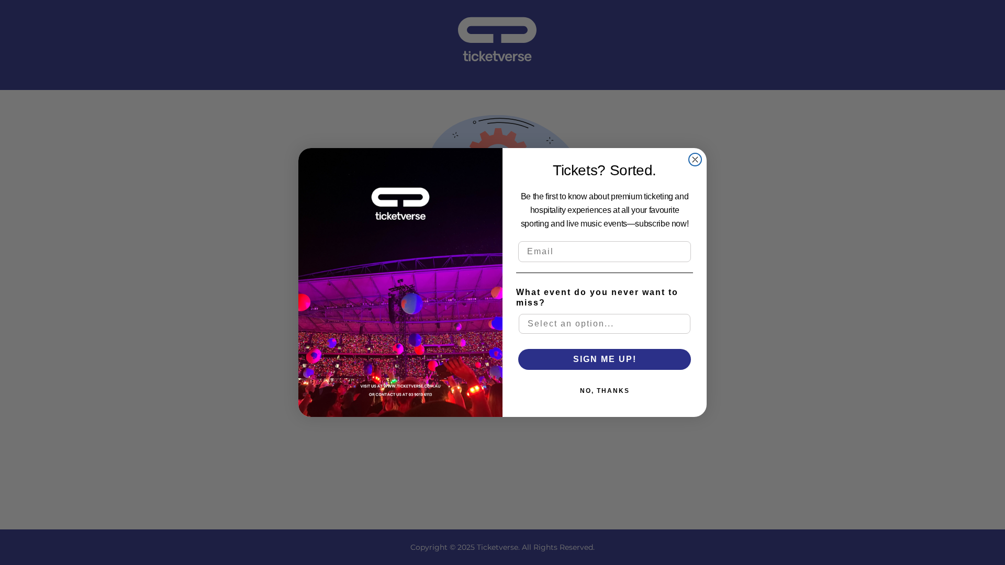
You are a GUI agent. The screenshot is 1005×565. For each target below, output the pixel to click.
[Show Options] (683, 324)
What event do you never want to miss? (597, 297)
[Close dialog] (695, 159)
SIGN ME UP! (604, 359)
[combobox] (604, 324)
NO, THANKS (605, 390)
